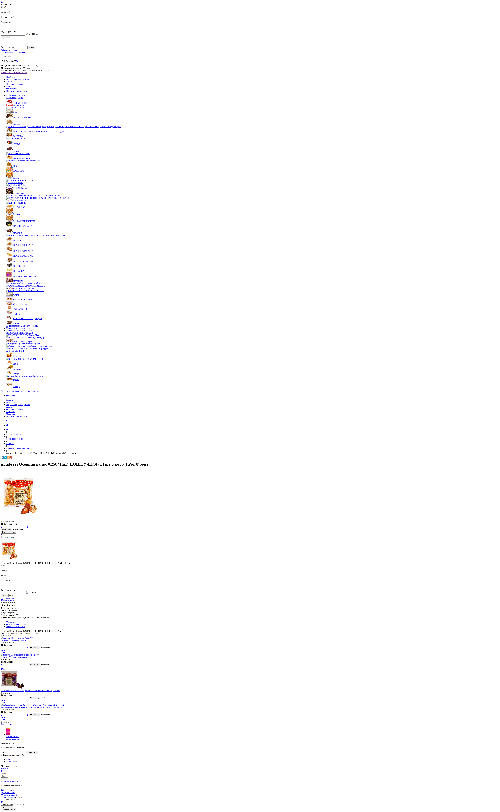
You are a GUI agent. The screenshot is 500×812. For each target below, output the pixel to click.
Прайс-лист (11, 77)
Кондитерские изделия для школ (20, 328)
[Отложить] (3, 652)
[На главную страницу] (7, 429)
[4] (10, 605)
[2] (5, 605)
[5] (12, 605)
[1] (2, 605)
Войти (4, 779)
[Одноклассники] (8, 457)
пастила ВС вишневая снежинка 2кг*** (19, 657)
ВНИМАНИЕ (12, 736)
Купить (5, 595)
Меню (24, 72)
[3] (7, 605)
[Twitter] (5, 457)
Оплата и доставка (14, 84)
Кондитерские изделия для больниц (22, 326)
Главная (9, 400)
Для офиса (5, 391)
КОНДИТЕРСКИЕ (14, 98)
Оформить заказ (8, 810)
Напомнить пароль (9, 781)
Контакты (10, 86)
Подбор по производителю (18, 79)
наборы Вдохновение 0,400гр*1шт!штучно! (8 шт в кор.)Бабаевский (31, 707)
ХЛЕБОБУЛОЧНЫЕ (15, 351)
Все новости (6, 724)
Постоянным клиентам (16, 91)
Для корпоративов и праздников (25, 391)
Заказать (5, 37)
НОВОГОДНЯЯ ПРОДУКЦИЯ (20, 333)
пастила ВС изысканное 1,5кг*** (16, 640)
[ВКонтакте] (3, 457)
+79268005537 (7, 52)
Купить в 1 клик (9, 532)
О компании (11, 89)
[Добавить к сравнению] (3, 650)
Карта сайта (11, 762)
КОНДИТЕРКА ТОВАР (17, 95)
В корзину (7, 529)
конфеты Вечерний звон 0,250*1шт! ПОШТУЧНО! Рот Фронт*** (30, 690)
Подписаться (32, 752)
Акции (9, 82)
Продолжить (7, 807)
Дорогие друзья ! (13, 739)
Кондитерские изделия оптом (19, 330)
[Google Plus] (11, 457)
